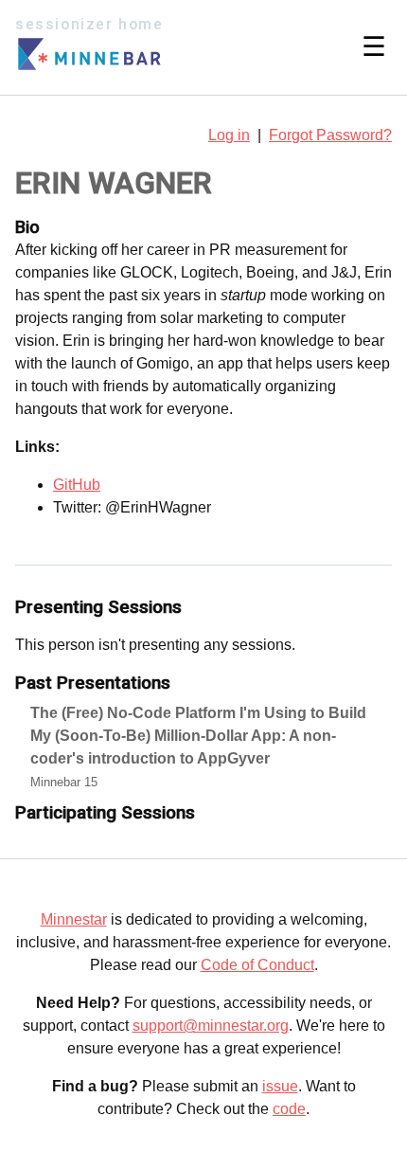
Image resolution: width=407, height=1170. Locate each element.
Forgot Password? (330, 135)
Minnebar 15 (63, 782)
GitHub (76, 485)
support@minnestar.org (211, 1025)
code (289, 1109)
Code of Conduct (257, 965)
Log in (229, 135)
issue (280, 1086)
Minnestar (74, 919)
